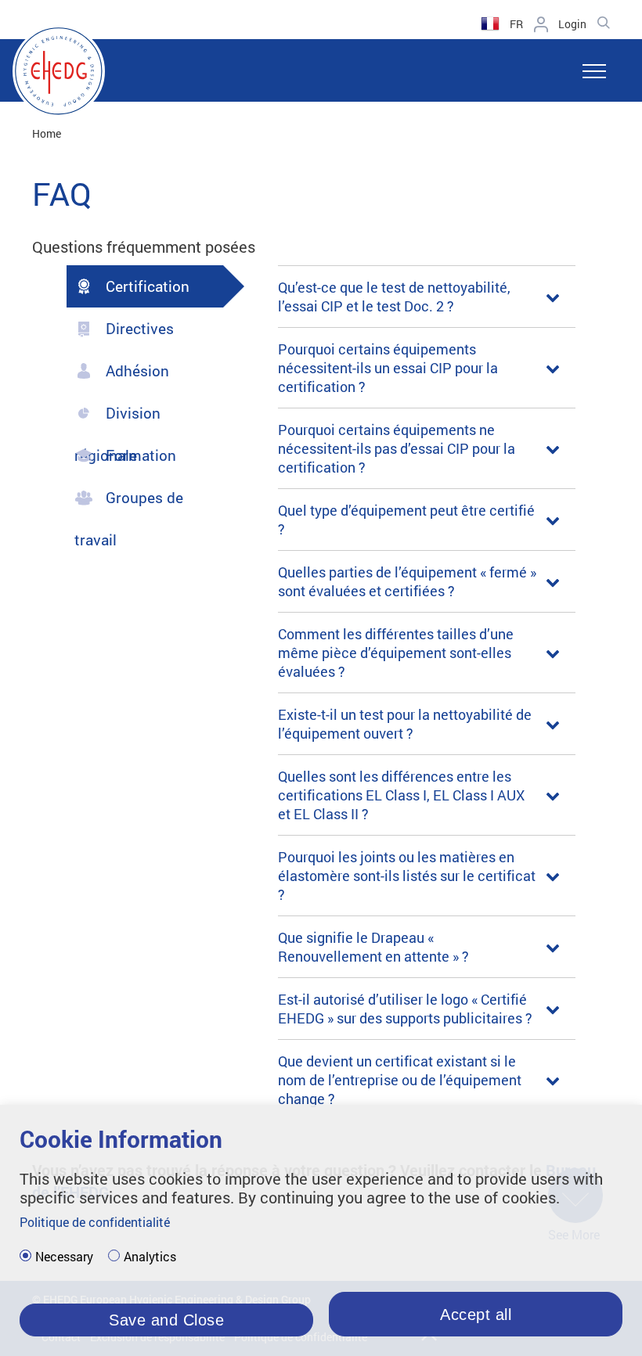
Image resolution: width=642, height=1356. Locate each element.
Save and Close (166, 1320)
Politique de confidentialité (95, 1222)
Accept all (475, 1314)
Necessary (64, 1257)
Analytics (150, 1257)
